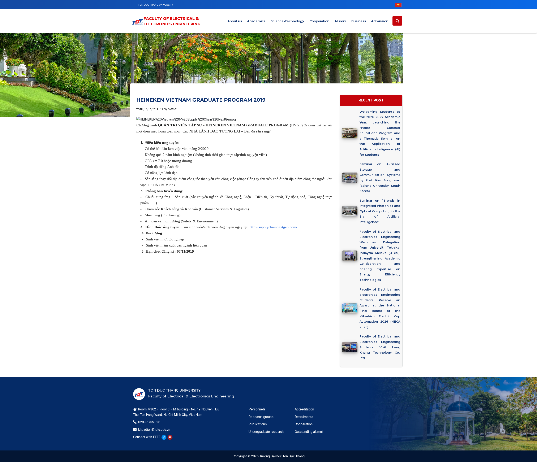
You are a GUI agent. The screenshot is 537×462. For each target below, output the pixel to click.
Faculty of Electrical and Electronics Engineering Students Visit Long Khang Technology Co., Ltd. (380, 347)
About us (234, 21)
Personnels (257, 409)
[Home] (137, 21)
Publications (258, 424)
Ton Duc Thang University (155, 4)
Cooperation (319, 21)
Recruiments (304, 417)
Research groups (261, 417)
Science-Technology (287, 21)
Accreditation (304, 409)
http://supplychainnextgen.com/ (273, 227)
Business (358, 21)
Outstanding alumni (309, 432)
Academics (256, 21)
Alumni (340, 21)
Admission (379, 21)
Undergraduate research (266, 432)
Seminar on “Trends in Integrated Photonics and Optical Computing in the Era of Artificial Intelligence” (380, 211)
